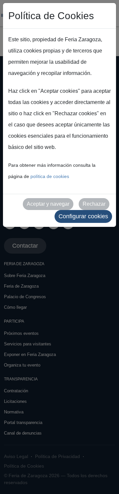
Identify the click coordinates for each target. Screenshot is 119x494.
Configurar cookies (83, 216)
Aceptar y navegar (48, 204)
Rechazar (94, 204)
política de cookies (49, 176)
